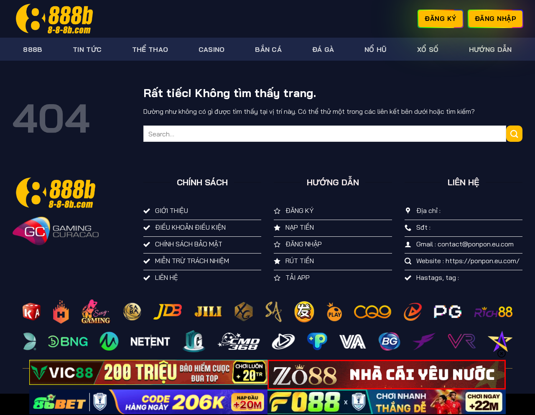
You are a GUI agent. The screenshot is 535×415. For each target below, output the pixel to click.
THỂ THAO (150, 49)
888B (32, 49)
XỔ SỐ (428, 49)
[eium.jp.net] (54, 19)
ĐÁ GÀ (323, 49)
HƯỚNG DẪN (490, 49)
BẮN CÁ (268, 49)
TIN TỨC (87, 49)
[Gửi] (514, 134)
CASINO (212, 49)
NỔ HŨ (375, 49)
